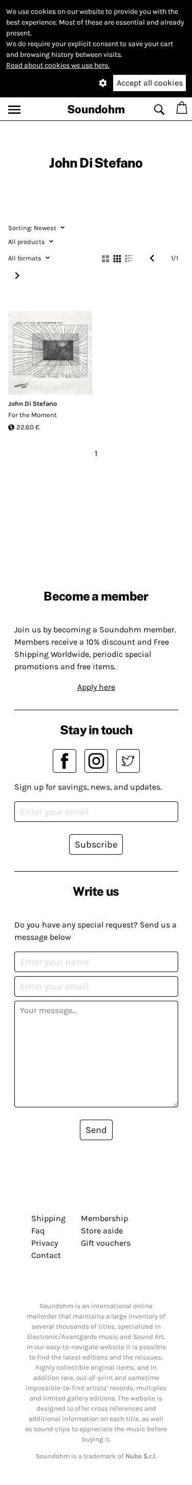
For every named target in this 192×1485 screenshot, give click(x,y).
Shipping (48, 1218)
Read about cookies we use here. (58, 65)
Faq (38, 1230)
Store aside (102, 1230)
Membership (104, 1218)
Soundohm (96, 109)
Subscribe (96, 844)
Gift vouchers (106, 1243)
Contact (46, 1255)
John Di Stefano (32, 403)
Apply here (96, 687)
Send (96, 1130)
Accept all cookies (150, 83)
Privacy (44, 1243)
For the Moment (32, 415)
